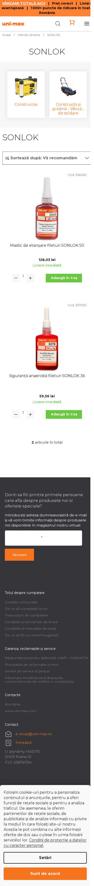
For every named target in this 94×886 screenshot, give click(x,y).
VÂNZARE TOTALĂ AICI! (23, 3)
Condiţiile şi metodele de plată (30, 628)
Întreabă (24, 742)
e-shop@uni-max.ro (33, 734)
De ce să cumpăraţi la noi (26, 608)
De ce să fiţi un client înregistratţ (32, 635)
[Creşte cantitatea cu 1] (30, 278)
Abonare (19, 555)
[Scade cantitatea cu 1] (16, 278)
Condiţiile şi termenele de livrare (31, 622)
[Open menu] (87, 23)
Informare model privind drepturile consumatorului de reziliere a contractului (39, 680)
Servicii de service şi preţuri (27, 671)
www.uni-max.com (20, 711)
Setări (45, 857)
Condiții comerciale (21, 602)
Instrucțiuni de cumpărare (26, 615)
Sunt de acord (45, 873)
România (12, 704)
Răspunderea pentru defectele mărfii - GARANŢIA (46, 658)
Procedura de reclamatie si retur (32, 664)
